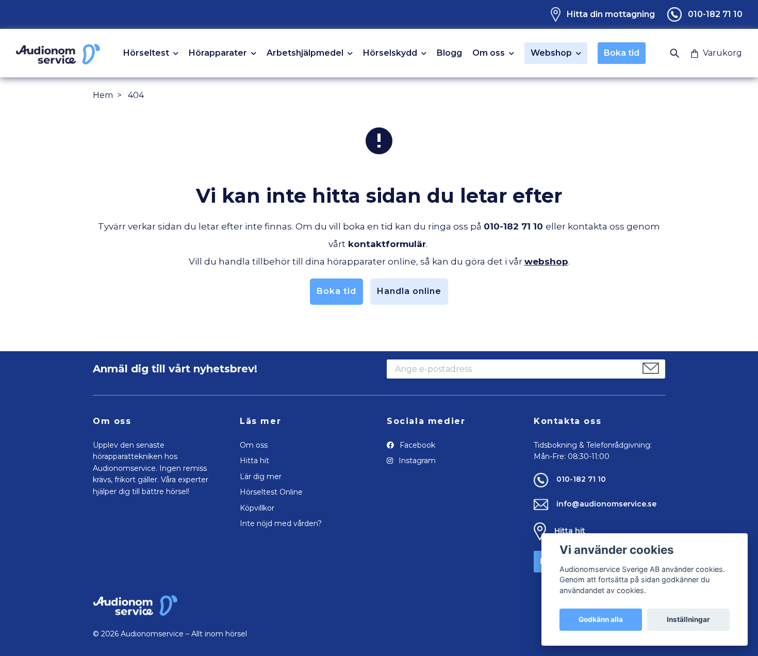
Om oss (488, 53)
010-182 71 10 (715, 14)
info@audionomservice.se (606, 504)
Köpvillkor (257, 508)
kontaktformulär (387, 244)
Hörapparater (218, 53)
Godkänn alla (601, 619)
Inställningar (688, 619)
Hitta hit (254, 460)
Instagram (416, 460)
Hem (103, 95)
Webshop (551, 53)
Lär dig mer (261, 476)
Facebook (416, 445)
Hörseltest (146, 53)
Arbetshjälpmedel (305, 53)
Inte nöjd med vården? (281, 523)
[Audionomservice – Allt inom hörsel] (58, 53)
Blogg (449, 53)
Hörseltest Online (271, 492)
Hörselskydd (390, 53)
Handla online (409, 291)
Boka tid (621, 53)
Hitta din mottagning (611, 14)
